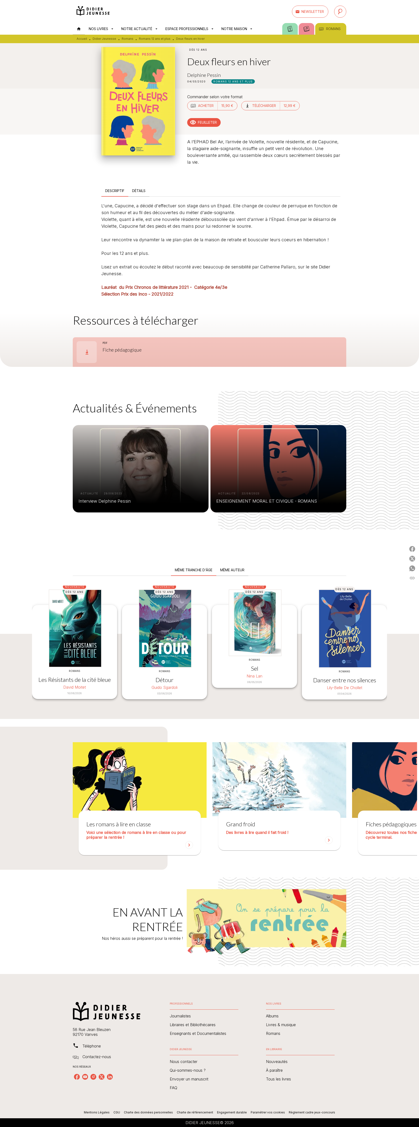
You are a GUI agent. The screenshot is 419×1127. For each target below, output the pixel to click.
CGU (116, 1112)
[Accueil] (93, 11)
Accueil (82, 38)
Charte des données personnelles (148, 1112)
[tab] (79, 29)
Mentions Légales (97, 1112)
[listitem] (77, 1077)
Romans (127, 38)
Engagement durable (232, 1112)
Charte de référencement (195, 1112)
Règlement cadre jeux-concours (312, 1112)
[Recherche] (340, 12)
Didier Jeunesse (104, 38)
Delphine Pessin (204, 75)
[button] (310, 12)
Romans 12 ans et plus (154, 38)
